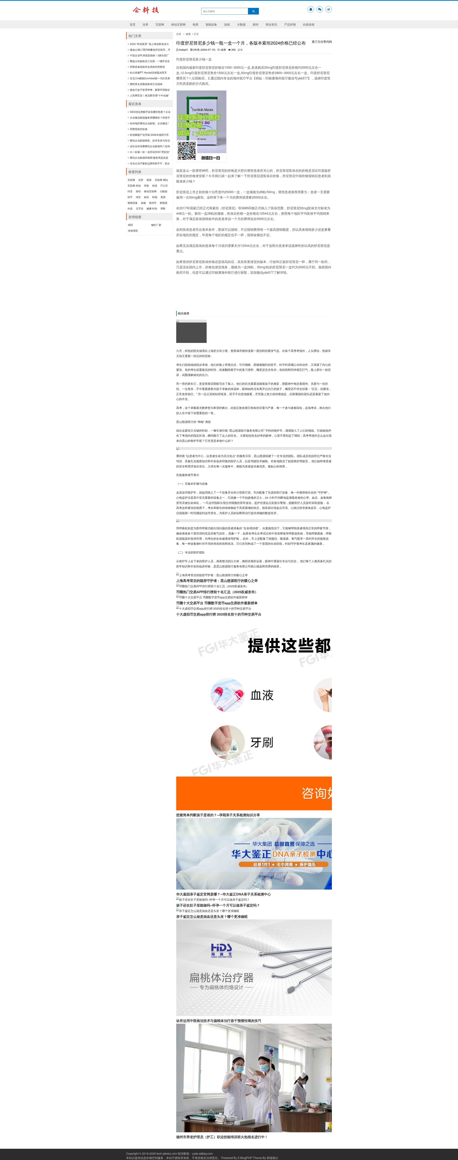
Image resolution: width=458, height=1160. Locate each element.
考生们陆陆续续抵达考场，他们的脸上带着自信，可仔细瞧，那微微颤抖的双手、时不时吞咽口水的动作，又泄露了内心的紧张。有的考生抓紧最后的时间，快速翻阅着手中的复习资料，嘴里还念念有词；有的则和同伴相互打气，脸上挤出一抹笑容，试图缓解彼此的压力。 (253, 370)
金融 (143, 202)
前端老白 (272, 1158)
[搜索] (253, 11)
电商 (195, 24)
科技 (154, 185)
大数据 (241, 24)
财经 (256, 24)
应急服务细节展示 (187, 475)
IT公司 (164, 185)
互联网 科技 (134, 185)
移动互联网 (178, 24)
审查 (146, 185)
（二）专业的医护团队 (190, 552)
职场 (154, 197)
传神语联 (133, 230)
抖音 (130, 191)
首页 (132, 24)
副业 (146, 197)
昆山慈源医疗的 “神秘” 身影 (193, 422)
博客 (162, 208)
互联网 (159, 24)
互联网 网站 (161, 180)
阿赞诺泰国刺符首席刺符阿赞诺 (147, 67)
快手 (130, 197)
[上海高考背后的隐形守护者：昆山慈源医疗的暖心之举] (191, 331)
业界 (145, 24)
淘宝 (138, 197)
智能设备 (211, 24)
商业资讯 (271, 24)
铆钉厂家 (156, 225)
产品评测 (290, 24)
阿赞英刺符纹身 (138, 129)
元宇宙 (139, 208)
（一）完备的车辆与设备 (192, 484)
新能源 (163, 202)
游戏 (227, 24)
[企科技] (151, 13)
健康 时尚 (152, 208)
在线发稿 (308, 24)
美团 (162, 197)
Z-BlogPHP (245, 1158)
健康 (188, 34)
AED (130, 225)
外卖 (130, 208)
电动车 (153, 202)
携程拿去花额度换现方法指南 (146, 84)
